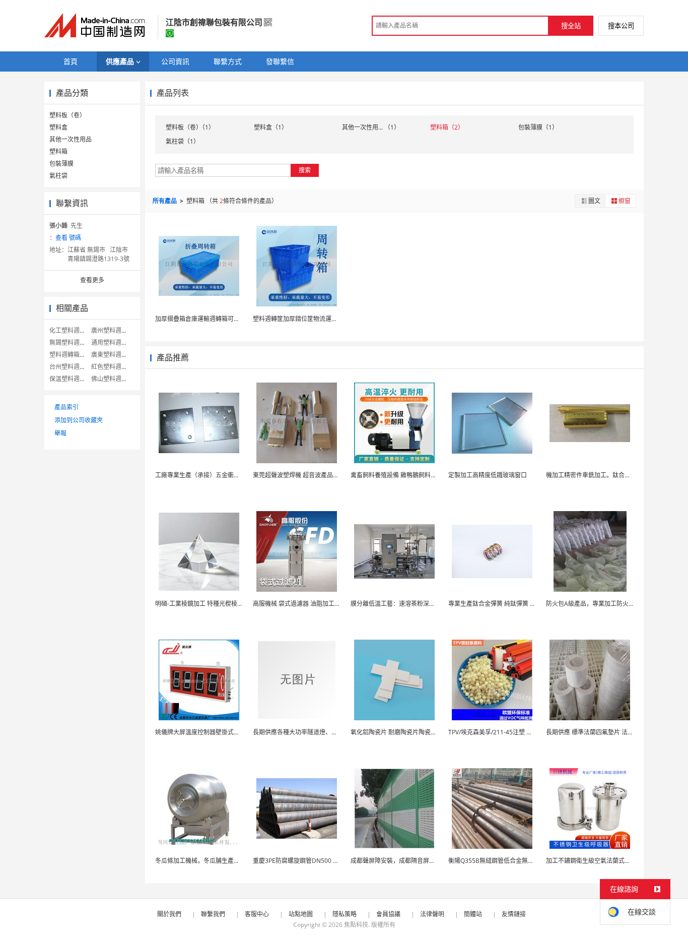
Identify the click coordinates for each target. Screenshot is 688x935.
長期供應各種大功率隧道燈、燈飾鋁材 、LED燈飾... (322, 732)
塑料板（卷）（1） (190, 127)
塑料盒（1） (271, 127)
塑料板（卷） (67, 115)
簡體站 (473, 914)
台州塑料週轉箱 (70, 366)
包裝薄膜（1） (538, 127)
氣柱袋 (58, 175)
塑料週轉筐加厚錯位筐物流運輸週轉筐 (304, 319)
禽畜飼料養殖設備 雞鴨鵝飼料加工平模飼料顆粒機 (418, 475)
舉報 (60, 433)
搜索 (305, 170)
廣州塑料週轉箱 (112, 330)
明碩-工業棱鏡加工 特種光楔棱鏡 (199, 603)
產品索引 (66, 407)
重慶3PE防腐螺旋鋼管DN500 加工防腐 (305, 860)
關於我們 (169, 914)
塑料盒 (58, 127)
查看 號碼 (68, 237)
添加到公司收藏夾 (78, 420)
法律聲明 (432, 914)
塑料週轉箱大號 (70, 354)
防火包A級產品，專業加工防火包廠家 (596, 603)
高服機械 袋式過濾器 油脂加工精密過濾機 (309, 603)
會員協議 (388, 914)
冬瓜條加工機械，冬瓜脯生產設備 (200, 860)
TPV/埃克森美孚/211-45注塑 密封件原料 (502, 732)
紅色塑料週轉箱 (112, 366)
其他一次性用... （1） (371, 127)
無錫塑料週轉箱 (70, 342)
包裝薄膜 (61, 163)
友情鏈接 (514, 914)
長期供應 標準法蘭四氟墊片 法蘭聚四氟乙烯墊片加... (616, 732)
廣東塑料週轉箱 (112, 354)
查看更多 (92, 280)
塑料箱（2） (447, 127)
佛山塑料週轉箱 (112, 379)
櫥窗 (624, 201)
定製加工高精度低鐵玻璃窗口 (487, 475)
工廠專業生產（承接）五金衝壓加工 (203, 475)
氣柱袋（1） (182, 141)
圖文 (594, 201)
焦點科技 (356, 924)
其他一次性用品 (70, 139)
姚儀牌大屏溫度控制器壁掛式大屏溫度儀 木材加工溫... (227, 732)
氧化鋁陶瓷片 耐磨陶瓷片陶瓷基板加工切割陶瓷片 (418, 732)
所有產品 (165, 201)
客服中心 (257, 914)
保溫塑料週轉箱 (70, 379)
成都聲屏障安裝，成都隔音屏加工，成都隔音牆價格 (420, 860)
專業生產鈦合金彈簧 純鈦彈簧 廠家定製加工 (507, 603)
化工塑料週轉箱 (70, 330)
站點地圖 (301, 914)
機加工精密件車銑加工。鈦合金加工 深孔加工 (607, 475)
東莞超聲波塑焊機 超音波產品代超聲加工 (308, 475)
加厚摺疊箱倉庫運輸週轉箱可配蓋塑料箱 (209, 319)
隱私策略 (344, 914)
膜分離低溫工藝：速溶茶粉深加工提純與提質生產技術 (423, 603)
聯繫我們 (213, 914)
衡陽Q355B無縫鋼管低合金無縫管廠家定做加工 (512, 860)
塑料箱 (58, 151)
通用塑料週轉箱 (112, 342)
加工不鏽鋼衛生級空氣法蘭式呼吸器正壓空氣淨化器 (615, 860)
